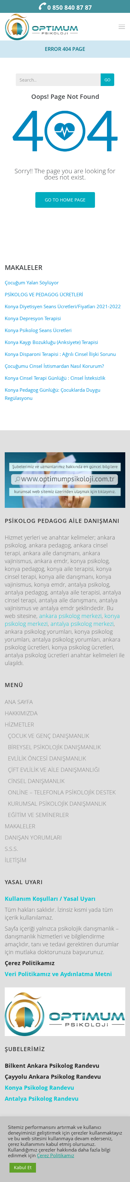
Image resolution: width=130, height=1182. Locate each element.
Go (107, 80)
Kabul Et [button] (23, 1167)
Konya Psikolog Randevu (39, 1087)
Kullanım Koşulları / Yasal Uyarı (50, 898)
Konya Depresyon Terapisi (33, 318)
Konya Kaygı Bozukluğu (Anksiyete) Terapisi (51, 342)
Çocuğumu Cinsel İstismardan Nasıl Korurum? (54, 366)
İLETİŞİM (16, 860)
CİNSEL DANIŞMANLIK (36, 781)
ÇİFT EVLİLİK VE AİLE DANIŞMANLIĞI (54, 769)
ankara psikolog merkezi (70, 616)
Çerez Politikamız (55, 1155)
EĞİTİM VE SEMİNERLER (38, 815)
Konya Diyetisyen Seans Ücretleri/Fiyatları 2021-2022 (63, 306)
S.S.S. (11, 848)
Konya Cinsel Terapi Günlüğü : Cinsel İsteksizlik (55, 378)
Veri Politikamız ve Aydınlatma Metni (58, 974)
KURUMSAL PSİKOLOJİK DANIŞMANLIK (57, 803)
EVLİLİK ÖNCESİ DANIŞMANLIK (47, 758)
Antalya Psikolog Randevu (42, 1098)
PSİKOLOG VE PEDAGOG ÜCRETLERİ (44, 294)
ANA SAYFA (19, 702)
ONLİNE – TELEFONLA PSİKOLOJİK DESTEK (61, 792)
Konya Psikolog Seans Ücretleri (38, 330)
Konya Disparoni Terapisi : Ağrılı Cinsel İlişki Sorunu (60, 354)
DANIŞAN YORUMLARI (33, 837)
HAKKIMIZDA (21, 713)
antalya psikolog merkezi (82, 623)
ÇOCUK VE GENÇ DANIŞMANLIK (48, 735)
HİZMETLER (19, 724)
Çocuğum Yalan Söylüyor (32, 282)
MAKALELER (20, 826)
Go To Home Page (65, 200)
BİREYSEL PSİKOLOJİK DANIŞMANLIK (54, 747)
